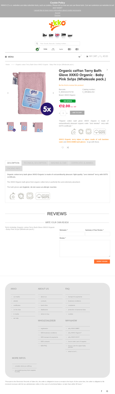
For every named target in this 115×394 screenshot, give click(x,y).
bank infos (44, 305)
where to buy (45, 314)
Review (62, 238)
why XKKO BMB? (74, 328)
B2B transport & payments (49, 337)
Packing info (13, 168)
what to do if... (72, 351)
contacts (43, 301)
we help (16, 318)
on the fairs (17, 309)
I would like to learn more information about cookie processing (57, 10)
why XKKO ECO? (74, 337)
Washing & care (59, 163)
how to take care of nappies (77, 341)
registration (44, 328)
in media (16, 314)
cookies (70, 314)
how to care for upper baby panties (77, 346)
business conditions (74, 301)
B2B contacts (45, 341)
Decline (57, 15)
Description (13, 163)
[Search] (37, 43)
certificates (16, 305)
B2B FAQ (44, 345)
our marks (16, 296)
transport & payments (75, 296)
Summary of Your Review (94, 230)
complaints (71, 305)
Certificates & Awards (82, 163)
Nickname (63, 230)
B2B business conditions (49, 333)
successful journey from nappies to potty (25, 370)
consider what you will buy (23, 366)
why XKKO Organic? (74, 333)
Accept (57, 13)
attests (15, 301)
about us (44, 296)
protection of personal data (77, 309)
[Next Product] (107, 69)
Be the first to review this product (71, 85)
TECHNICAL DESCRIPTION (35, 163)
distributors (44, 309)
